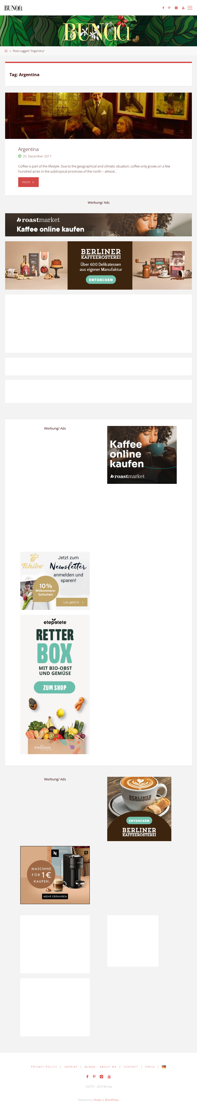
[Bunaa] (13, 7)
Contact (131, 1067)
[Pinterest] (169, 8)
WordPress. (112, 1100)
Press (150, 1067)
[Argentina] (98, 116)
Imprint (71, 1067)
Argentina (28, 149)
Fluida (97, 1100)
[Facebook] (163, 8)
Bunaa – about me (101, 1067)
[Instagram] (176, 8)
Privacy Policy (44, 1067)
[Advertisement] (142, 878)
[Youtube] (183, 8)
